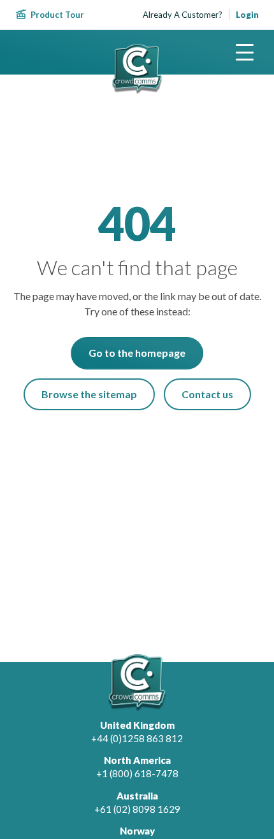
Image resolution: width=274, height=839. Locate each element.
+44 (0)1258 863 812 (137, 738)
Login (247, 15)
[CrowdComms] (137, 69)
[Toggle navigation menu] (245, 52)
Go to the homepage (137, 353)
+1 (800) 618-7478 (137, 773)
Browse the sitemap (89, 394)
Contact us (207, 394)
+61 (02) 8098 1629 (137, 809)
